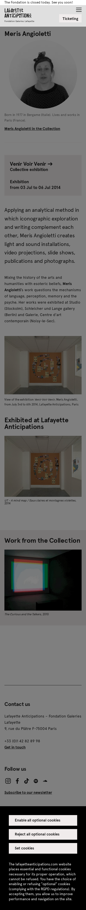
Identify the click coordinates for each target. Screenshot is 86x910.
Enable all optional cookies (38, 820)
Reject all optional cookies (37, 834)
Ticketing (70, 18)
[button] (79, 8)
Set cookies (24, 848)
